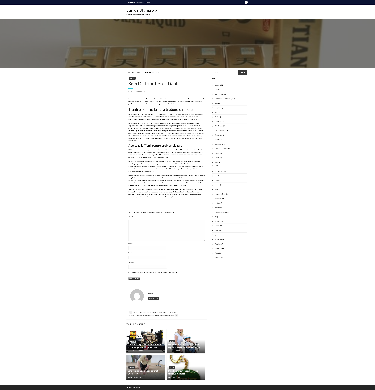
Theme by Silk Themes (133, 387)
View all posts (153, 298)
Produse (217, 207)
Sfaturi (217, 230)
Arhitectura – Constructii (223, 99)
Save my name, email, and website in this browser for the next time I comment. (154, 272)
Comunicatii (218, 135)
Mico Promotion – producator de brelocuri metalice (183, 372)
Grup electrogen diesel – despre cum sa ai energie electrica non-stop (145, 345)
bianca (133, 91)
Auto (216, 112)
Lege (216, 189)
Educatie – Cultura (221, 148)
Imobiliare (218, 176)
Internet (217, 185)
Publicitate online (220, 212)
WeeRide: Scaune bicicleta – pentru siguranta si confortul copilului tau (184, 345)
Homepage (131, 72)
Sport (216, 235)
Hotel (216, 162)
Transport (218, 248)
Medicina (218, 198)
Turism (217, 253)
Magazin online (220, 194)
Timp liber (218, 244)
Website (131, 262)
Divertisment (219, 144)
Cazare (217, 166)
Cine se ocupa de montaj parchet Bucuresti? (143, 372)
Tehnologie (218, 239)
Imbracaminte (219, 171)
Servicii (217, 226)
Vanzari (217, 257)
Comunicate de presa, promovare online (139, 2)
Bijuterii (217, 117)
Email (130, 253)
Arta (216, 103)
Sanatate (218, 221)
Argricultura (219, 94)
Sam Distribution (177, 164)
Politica (217, 203)
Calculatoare (219, 126)
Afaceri (139, 72)
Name (130, 243)
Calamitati (218, 121)
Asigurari (218, 108)
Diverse (217, 139)
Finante (217, 158)
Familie (217, 153)
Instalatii (218, 180)
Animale (217, 89)
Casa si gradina (220, 130)
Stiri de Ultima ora (141, 10)
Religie (217, 217)
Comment (131, 216)
